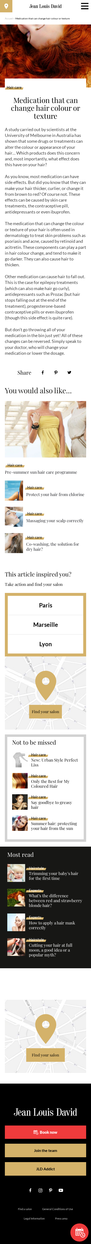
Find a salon (25, 1209)
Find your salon (45, 711)
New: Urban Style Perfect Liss (54, 762)
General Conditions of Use (57, 1209)
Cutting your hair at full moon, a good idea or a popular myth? (50, 950)
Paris (45, 605)
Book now (48, 1132)
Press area (61, 1218)
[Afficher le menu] (85, 6)
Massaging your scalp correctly (55, 520)
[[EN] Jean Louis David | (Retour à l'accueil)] (45, 6)
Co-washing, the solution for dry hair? (52, 546)
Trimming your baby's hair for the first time (53, 876)
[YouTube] (61, 1190)
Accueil (9, 18)
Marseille (45, 624)
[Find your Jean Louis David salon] (6, 6)
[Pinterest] (56, 372)
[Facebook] (42, 372)
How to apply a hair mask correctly (52, 925)
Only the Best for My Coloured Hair (50, 784)
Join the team (45, 1150)
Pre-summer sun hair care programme (41, 472)
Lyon (45, 643)
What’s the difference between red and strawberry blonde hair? (55, 900)
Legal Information (34, 1218)
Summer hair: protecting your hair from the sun (54, 826)
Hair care (14, 87)
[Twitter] (69, 372)
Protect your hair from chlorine (55, 494)
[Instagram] (40, 1190)
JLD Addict (45, 1168)
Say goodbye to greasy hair (51, 805)
